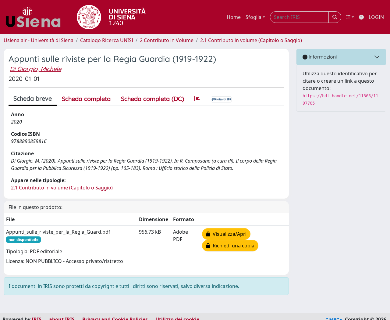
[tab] (197, 98)
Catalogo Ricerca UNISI (106, 40)
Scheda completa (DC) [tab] (152, 98)
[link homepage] (35, 17)
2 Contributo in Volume (166, 40)
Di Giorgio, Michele (35, 69)
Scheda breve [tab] (32, 98)
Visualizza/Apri (228, 234)
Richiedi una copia (232, 245)
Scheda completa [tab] (86, 98)
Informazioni (322, 57)
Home (234, 17)
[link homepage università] (111, 17)
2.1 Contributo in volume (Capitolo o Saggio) (251, 40)
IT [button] (348, 17)
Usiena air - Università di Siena (38, 40)
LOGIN (376, 17)
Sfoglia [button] (253, 17)
